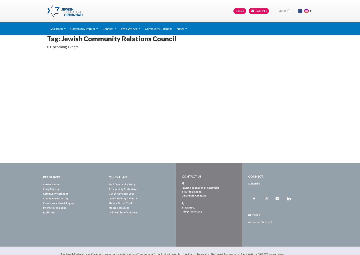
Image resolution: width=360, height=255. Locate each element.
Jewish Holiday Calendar (123, 198)
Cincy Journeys (51, 189)
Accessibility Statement (123, 189)
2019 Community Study (122, 184)
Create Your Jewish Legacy (59, 203)
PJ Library (49, 212)
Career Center (51, 184)
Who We (129, 28)
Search (282, 10)
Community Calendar (158, 28)
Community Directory (55, 198)
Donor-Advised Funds (121, 193)
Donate (240, 11)
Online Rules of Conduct (123, 212)
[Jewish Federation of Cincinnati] (65, 10)
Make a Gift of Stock (121, 203)
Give (56, 28)
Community (82, 28)
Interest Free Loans (54, 207)
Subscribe (261, 11)
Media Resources (119, 207)
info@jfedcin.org (192, 211)
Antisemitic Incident (260, 222)
